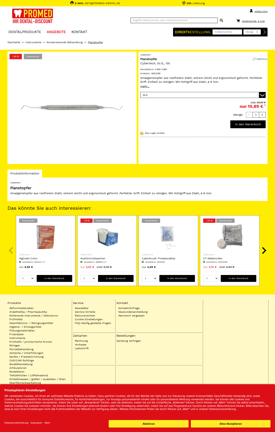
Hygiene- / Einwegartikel (25, 326)
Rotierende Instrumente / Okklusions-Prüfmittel (34, 317)
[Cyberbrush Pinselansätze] (168, 237)
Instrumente (33, 42)
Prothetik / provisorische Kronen (30, 341)
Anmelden (261, 11)
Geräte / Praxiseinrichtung (26, 356)
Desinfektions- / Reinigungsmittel (31, 323)
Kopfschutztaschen (92, 258)
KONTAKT (79, 31)
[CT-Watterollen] (229, 237)
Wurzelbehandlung (21, 349)
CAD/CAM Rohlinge (21, 360)
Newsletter (82, 308)
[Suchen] (221, 20)
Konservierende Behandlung (65, 42)
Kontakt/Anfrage (129, 308)
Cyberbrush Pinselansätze (158, 258)
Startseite (13, 42)
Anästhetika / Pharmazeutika (28, 311)
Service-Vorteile (85, 311)
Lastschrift (82, 348)
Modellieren (17, 371)
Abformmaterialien (21, 308)
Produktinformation (24, 174)
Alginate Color (28, 258)
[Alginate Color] (45, 237)
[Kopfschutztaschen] (107, 237)
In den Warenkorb (248, 124)
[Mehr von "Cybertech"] (260, 58)
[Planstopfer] (72, 108)
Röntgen (14, 345)
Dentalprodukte (24, 31)
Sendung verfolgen (129, 340)
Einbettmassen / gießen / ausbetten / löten (37, 379)
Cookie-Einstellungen (89, 319)
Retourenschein (85, 315)
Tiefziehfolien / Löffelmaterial (28, 375)
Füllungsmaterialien (22, 330)
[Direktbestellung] (265, 32)
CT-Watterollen (212, 258)
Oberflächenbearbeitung (25, 382)
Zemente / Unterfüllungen (26, 352)
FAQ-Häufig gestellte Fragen (93, 323)
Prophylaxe (16, 334)
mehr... (144, 86)
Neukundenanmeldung (133, 311)
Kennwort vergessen (131, 315)
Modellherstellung (21, 364)
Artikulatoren (18, 367)
